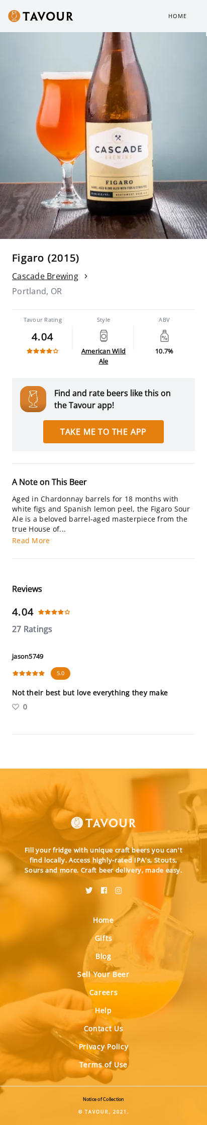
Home (177, 16)
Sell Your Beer (103, 974)
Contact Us (104, 1028)
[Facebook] (104, 887)
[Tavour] (103, 817)
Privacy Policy (104, 1046)
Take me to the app (103, 431)
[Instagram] (118, 887)
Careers (103, 992)
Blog (103, 956)
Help (103, 1010)
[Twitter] (89, 887)
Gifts (104, 938)
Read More (31, 540)
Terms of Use (103, 1064)
